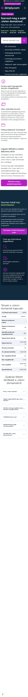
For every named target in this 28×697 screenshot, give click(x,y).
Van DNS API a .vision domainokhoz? (9, 434)
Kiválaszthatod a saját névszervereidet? (9, 425)
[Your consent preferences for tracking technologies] (2, 694)
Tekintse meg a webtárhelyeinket (14, 182)
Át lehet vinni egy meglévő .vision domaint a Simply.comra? (13, 408)
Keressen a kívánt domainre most (14, 231)
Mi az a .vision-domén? (10, 391)
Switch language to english (13, 3)
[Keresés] (24, 40)
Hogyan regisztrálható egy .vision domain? (13, 399)
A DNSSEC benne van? (10, 417)
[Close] (22, 4)
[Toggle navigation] (25, 8)
